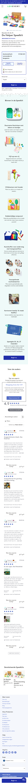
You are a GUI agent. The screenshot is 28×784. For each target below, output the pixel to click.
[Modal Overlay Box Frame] (14, 392)
